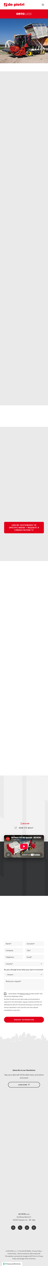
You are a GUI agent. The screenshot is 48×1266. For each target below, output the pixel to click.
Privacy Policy (36, 1251)
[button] (43, 4)
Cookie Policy (11, 1254)
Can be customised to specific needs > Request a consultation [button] (24, 527)
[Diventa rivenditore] (24, 1108)
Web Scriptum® (35, 1254)
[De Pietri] (14, 4)
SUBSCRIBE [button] (22, 1085)
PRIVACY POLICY (25, 994)
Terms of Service (30, 1259)
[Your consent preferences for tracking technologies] (12, 1264)
